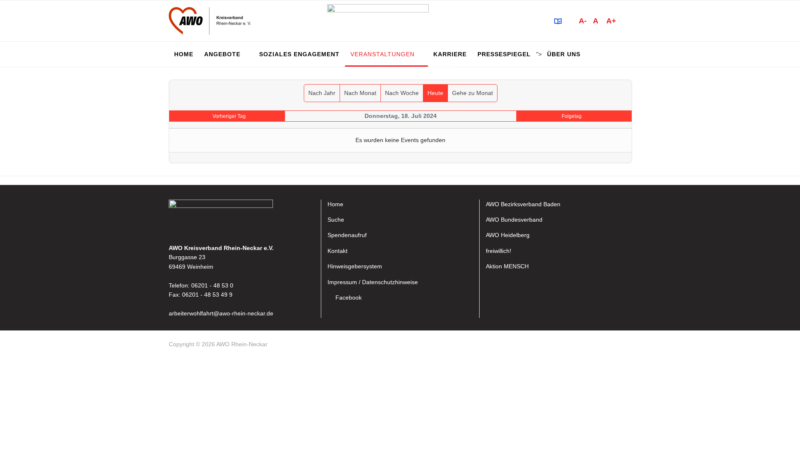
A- (583, 21)
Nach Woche (402, 93)
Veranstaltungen (382, 54)
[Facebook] (627, 346)
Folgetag (572, 116)
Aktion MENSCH (507, 266)
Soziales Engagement (299, 54)
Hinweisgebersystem (355, 266)
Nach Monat (360, 93)
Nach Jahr (321, 93)
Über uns (563, 54)
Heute (435, 93)
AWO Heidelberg (508, 235)
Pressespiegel (504, 54)
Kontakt (338, 251)
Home (183, 54)
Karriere (450, 54)
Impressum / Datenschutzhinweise (373, 282)
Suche (336, 219)
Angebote (222, 54)
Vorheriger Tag (229, 116)
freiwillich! (498, 251)
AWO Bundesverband (514, 219)
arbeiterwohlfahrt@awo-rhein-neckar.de (221, 313)
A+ (611, 21)
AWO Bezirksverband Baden (523, 204)
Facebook (348, 297)
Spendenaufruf (347, 235)
